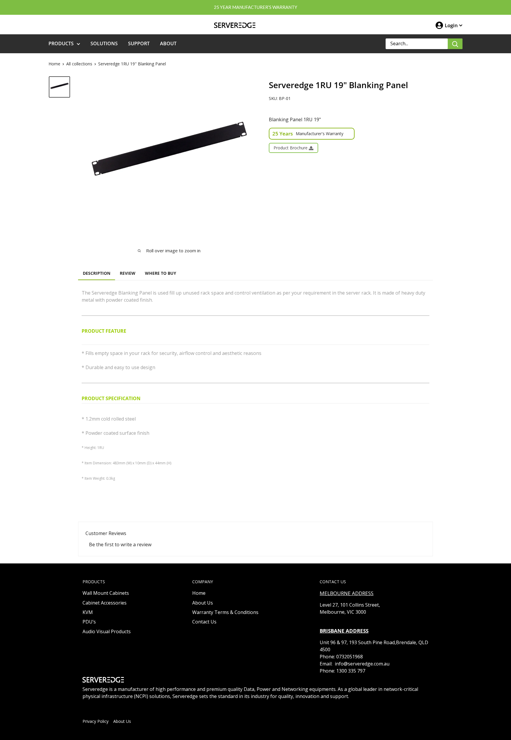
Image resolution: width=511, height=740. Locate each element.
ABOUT (168, 43)
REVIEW (127, 273)
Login (451, 25)
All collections (79, 64)
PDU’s (89, 621)
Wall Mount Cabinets (106, 593)
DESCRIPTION (96, 273)
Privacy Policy (96, 721)
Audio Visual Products (107, 631)
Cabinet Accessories (105, 603)
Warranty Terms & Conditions (225, 612)
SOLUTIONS (104, 43)
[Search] (455, 43)
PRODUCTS (61, 43)
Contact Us (204, 621)
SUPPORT (139, 43)
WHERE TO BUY (160, 273)
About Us (202, 603)
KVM (88, 612)
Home (54, 64)
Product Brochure (291, 148)
